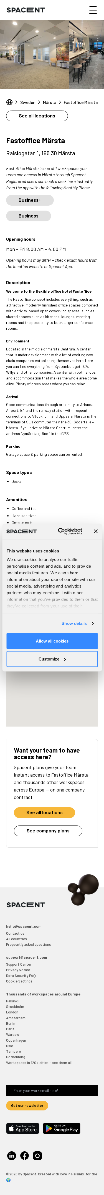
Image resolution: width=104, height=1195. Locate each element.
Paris (10, 1028)
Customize (49, 659)
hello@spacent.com (24, 926)
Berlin (10, 1023)
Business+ (30, 200)
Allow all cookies (52, 640)
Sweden (27, 102)
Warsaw (12, 1034)
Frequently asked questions (28, 944)
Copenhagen (16, 1040)
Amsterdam (16, 1017)
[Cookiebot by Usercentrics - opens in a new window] (61, 531)
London (12, 1012)
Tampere (13, 1051)
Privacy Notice (18, 969)
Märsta (49, 102)
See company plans (48, 830)
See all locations (37, 115)
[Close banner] (96, 531)
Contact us (15, 933)
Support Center (18, 964)
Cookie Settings (19, 981)
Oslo (9, 1045)
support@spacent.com (26, 957)
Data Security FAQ (21, 975)
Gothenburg (15, 1056)
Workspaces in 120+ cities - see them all (39, 1062)
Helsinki (12, 1001)
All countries (16, 938)
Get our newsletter (27, 1105)
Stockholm (15, 1006)
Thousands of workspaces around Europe (43, 994)
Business (29, 216)
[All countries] (9, 102)
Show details (74, 623)
